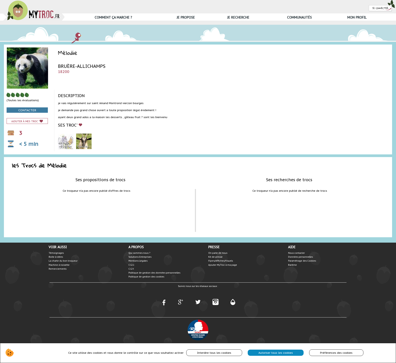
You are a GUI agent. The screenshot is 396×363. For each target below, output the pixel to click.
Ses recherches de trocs (289, 179)
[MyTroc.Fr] (33, 2)
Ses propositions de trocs (100, 179)
